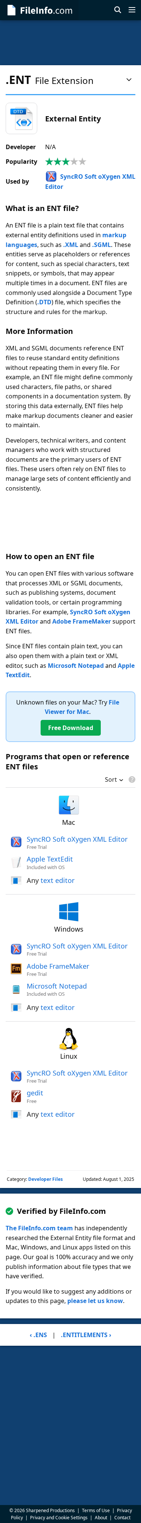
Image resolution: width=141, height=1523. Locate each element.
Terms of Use (96, 1510)
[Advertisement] (70, 42)
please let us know (95, 1301)
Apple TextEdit (50, 858)
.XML (70, 245)
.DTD (44, 302)
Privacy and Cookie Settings (59, 1517)
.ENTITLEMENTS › (86, 1335)
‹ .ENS (38, 1335)
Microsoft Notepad (76, 665)
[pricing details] (131, 779)
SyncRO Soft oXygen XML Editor (77, 839)
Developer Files (45, 1179)
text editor (57, 880)
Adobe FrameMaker (81, 621)
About (101, 1517)
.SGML (101, 245)
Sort (111, 780)
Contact (122, 1517)
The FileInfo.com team (39, 1228)
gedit (35, 1092)
